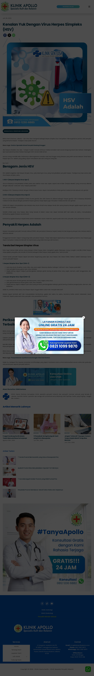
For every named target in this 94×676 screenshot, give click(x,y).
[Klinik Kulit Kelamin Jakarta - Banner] (49, 335)
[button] (47, 338)
